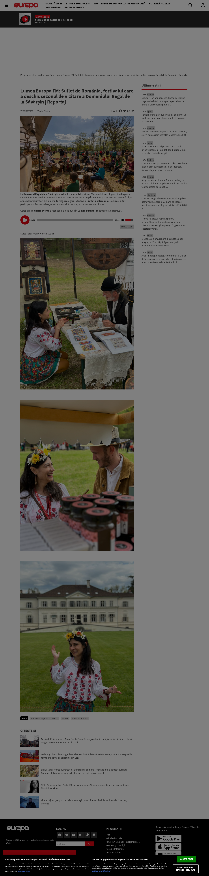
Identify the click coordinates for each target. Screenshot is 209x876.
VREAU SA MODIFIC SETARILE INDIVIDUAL (185, 868)
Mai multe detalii (24, 871)
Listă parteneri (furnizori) (101, 871)
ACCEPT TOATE (186, 859)
